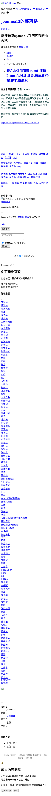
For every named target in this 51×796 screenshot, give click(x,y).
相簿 (9, 52)
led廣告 (4, 579)
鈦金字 (4, 582)
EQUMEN (6, 680)
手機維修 (5, 641)
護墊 (30, 174)
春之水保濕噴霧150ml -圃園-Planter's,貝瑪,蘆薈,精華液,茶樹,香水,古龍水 (28, 75)
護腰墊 (4, 511)
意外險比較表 (7, 479)
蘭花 (3, 495)
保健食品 (5, 456)
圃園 (3, 671)
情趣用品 (5, 628)
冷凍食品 (5, 391)
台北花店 (5, 553)
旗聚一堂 (5, 351)
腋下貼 (4, 335)
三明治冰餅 (6, 322)
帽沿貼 (4, 305)
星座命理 (23, 47)
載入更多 (5, 229)
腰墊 (3, 508)
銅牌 (3, 563)
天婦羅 (33, 154)
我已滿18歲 (6, 791)
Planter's (4, 183)
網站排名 (5, 534)
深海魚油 (5, 469)
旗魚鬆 (11, 154)
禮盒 (3, 364)
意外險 (4, 475)
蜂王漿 (4, 462)
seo (28, 177)
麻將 (3, 612)
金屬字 (4, 566)
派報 (3, 557)
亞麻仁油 (5, 459)
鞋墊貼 (4, 345)
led (2, 576)
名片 (9, 59)
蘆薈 (17, 183)
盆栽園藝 (5, 488)
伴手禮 (8, 157)
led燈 (3, 573)
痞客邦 (21, 217)
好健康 (4, 452)
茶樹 (30, 183)
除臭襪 (43, 163)
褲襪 (3, 605)
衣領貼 (4, 302)
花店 (3, 540)
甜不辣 (42, 154)
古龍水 (42, 183)
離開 (15, 791)
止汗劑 (4, 338)
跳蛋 (3, 635)
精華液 (23, 183)
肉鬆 (3, 361)
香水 (35, 183)
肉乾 (3, 374)
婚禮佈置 (5, 547)
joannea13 (5, 201)
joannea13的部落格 (19, 21)
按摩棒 (4, 631)
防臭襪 (4, 318)
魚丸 (18, 154)
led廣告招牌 (6, 570)
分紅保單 (5, 482)
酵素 (3, 472)
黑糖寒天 (5, 521)
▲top (3, 224)
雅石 (3, 492)
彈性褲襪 (5, 608)
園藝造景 (5, 485)
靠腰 (3, 505)
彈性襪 (4, 166)
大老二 (4, 615)
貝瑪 (11, 183)
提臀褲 (4, 683)
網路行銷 (21, 177)
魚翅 (3, 394)
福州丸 (4, 387)
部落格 (10, 56)
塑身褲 (4, 677)
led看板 (4, 585)
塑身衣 (4, 674)
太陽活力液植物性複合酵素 (14, 518)
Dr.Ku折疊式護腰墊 (10, 498)
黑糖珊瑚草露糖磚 (9, 525)
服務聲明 (29, 758)
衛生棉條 (13, 174)
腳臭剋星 (28, 163)
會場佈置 (5, 550)
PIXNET (13, 755)
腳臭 (36, 163)
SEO (3, 537)
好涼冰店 (5, 325)
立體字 (4, 560)
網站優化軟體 (7, 528)
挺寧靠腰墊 (6, 502)
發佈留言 (5, 246)
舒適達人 (22, 174)
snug (19, 166)
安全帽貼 (5, 328)
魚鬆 (3, 154)
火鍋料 (25, 154)
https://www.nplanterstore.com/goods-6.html (20, 122)
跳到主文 (5, 29)
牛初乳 (4, 465)
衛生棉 (4, 174)
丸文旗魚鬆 (6, 163)
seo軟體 (4, 531)
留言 (27, 217)
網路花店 (5, 543)
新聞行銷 (35, 177)
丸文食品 (18, 163)
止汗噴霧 (5, 341)
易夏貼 (12, 166)
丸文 (15, 157)
